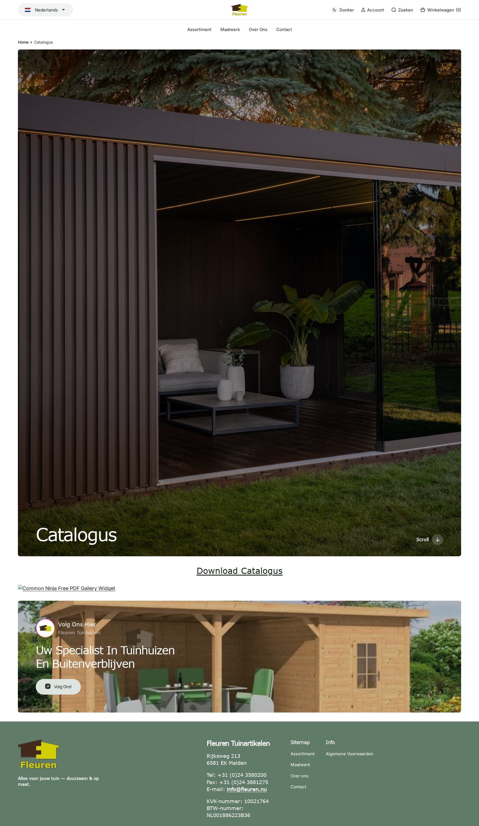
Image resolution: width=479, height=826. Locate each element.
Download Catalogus (240, 570)
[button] (372, 10)
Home (23, 42)
